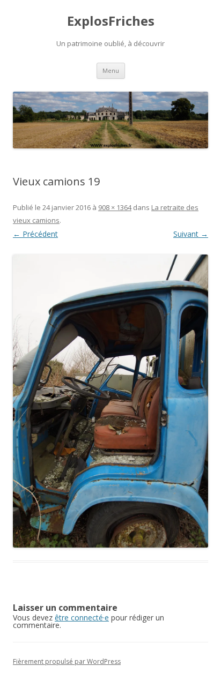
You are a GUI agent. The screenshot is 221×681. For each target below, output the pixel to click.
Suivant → (190, 234)
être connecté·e (82, 617)
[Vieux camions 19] (110, 401)
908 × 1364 (114, 207)
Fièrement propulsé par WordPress (67, 661)
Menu (110, 70)
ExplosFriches (110, 21)
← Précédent (35, 234)
